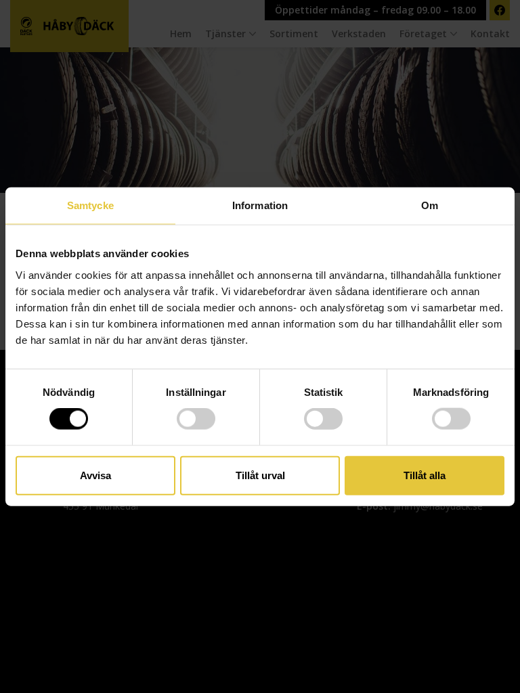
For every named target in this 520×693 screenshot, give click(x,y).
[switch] (196, 419)
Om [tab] (429, 205)
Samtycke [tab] (90, 205)
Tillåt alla (425, 474)
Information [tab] (260, 205)
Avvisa (95, 474)
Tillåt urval (260, 474)
